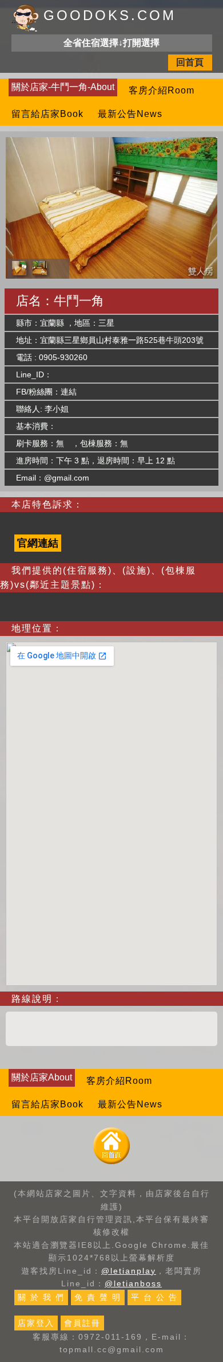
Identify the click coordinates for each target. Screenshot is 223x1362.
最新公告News (130, 114)
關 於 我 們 (41, 1297)
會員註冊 (82, 1323)
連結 (69, 391)
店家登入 (36, 1323)
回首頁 (190, 62)
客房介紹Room (161, 90)
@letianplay (128, 1270)
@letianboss (133, 1283)
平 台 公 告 (154, 1297)
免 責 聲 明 (97, 1297)
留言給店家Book (47, 114)
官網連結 (37, 543)
